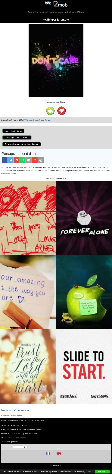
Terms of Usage (40, 459)
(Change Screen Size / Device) (38, 120)
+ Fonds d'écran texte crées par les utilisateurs (19, 433)
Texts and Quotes (27, 420)
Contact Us (73, 459)
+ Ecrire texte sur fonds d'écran (13, 438)
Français (53, 455)
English (63, 455)
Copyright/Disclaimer (52, 459)
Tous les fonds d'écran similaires (15, 410)
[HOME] (4, 420)
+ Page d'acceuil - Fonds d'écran (13, 425)
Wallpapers (13, 420)
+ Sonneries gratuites (9, 442)
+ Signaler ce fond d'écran (11, 415)
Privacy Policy (64, 459)
